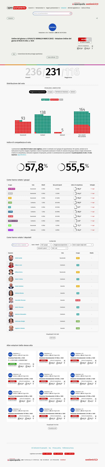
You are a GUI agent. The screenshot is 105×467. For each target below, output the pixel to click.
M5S (10, 198)
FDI (9, 207)
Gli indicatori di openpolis (39, 448)
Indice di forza (85, 8)
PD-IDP (11, 216)
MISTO (10, 193)
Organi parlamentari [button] (52, 8)
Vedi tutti (52, 337)
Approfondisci (22, 155)
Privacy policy (56, 448)
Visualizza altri (52, 428)
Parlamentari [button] (39, 8)
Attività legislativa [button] (73, 8)
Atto (14, 54)
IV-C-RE (11, 230)
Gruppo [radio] (50, 92)
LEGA (10, 202)
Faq (50, 448)
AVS (10, 225)
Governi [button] (30, 8)
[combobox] (52, 13)
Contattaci (63, 460)
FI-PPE (10, 211)
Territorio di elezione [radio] (61, 92)
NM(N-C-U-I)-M (13, 221)
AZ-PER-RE (12, 189)
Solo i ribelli (35, 244)
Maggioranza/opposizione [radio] (37, 92)
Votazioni (63, 8)
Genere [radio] (73, 92)
